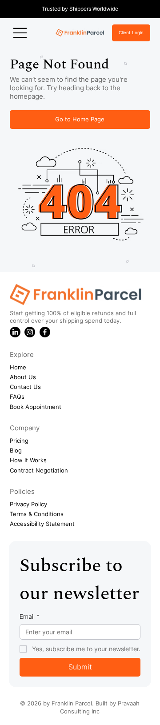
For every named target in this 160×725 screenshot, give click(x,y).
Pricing (19, 440)
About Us (23, 377)
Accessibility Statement (42, 523)
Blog (16, 450)
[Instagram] (29, 332)
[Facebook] (45, 332)
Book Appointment (35, 406)
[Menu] (20, 33)
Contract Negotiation (39, 470)
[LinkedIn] (15, 332)
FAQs (17, 396)
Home (18, 367)
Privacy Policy (28, 504)
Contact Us (25, 386)
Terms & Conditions (37, 513)
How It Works (28, 460)
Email (30, 616)
